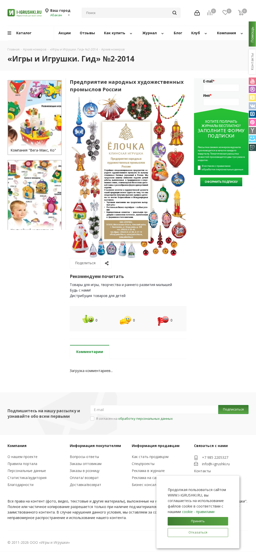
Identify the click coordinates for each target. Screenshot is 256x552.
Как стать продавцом (150, 456)
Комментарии (89, 351)
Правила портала (22, 463)
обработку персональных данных (145, 418)
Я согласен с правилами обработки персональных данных (222, 167)
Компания (17, 445)
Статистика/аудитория (27, 477)
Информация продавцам (156, 445)
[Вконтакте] (252, 106)
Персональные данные (27, 470)
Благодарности (21, 484)
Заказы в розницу (85, 470)
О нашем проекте (23, 456)
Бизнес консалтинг (148, 484)
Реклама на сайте (147, 477)
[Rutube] (252, 89)
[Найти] (174, 13)
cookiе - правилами (198, 511)
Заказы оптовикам (86, 463)
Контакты (202, 470)
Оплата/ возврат (84, 477)
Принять (198, 521)
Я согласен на (134, 418)
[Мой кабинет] (197, 13)
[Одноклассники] (252, 97)
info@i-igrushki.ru (216, 464)
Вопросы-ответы (84, 456)
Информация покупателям (95, 445)
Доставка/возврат (85, 484)
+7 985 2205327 (215, 457)
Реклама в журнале (148, 470)
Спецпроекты (143, 463)
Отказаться (197, 532)
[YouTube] (252, 81)
